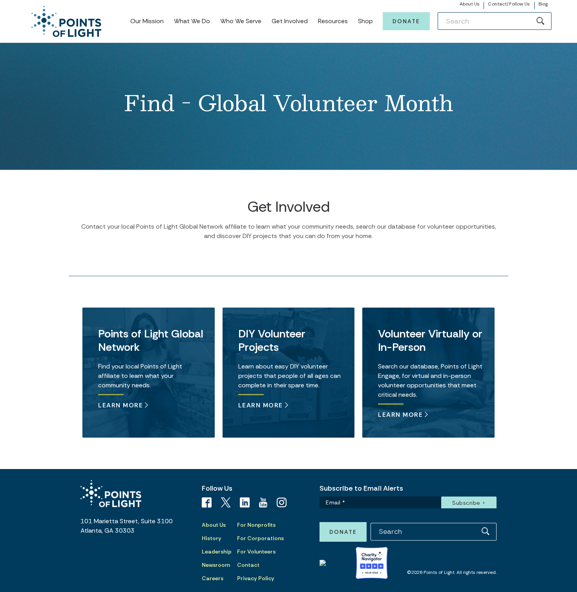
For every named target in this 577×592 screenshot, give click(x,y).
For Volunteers (256, 551)
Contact (248, 564)
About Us (470, 4)
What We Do (192, 21)
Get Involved (290, 21)
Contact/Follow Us (509, 4)
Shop (365, 21)
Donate (406, 21)
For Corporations (260, 538)
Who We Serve (240, 21)
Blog (543, 4)
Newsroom (216, 564)
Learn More (120, 405)
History (211, 538)
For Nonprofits (256, 524)
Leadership (217, 551)
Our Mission (147, 21)
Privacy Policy (255, 578)
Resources (333, 21)
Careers (212, 578)
